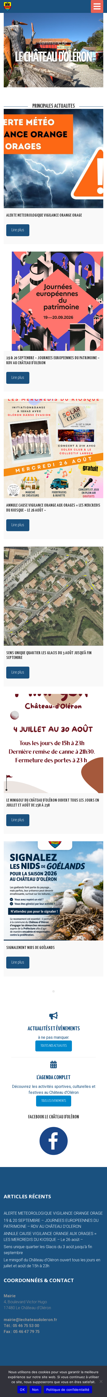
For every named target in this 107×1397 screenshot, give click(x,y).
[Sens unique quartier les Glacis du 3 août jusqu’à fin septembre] (53, 596)
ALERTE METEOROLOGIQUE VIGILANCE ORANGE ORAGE (53, 1213)
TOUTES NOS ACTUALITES (54, 1045)
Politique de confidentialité (68, 1390)
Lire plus (17, 230)
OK (22, 1390)
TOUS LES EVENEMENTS (53, 1101)
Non (35, 1390)
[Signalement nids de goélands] (53, 891)
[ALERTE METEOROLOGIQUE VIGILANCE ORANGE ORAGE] (53, 158)
